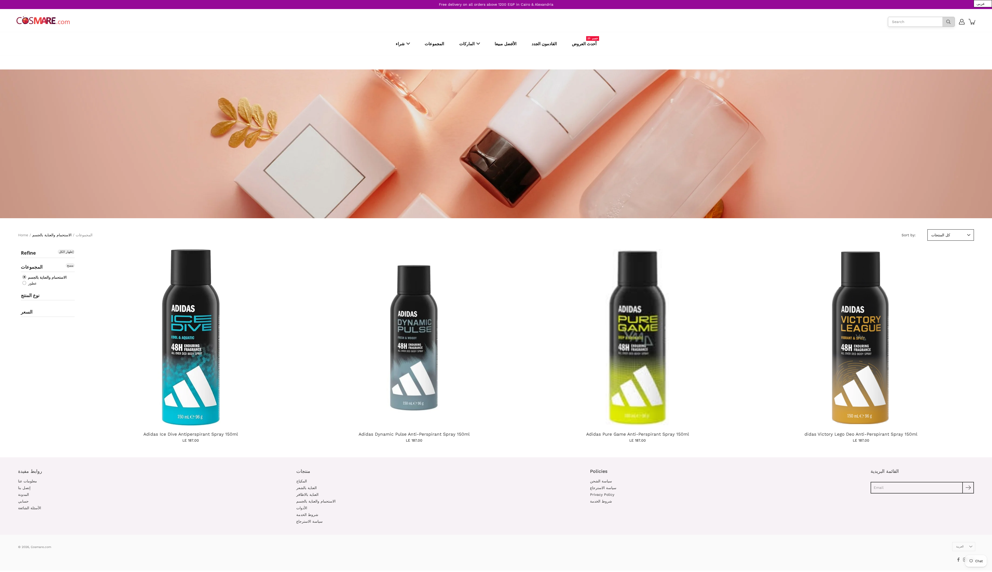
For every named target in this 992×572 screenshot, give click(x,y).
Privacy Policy (602, 494)
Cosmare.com (41, 547)
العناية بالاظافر (307, 494)
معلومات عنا (27, 481)
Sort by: (909, 235)
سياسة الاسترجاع (309, 521)
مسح (70, 265)
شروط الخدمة (307, 515)
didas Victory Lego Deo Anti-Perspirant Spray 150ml (860, 434)
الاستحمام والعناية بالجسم (47, 277)
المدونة (23, 494)
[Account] (962, 22)
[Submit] (968, 487)
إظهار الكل (66, 252)
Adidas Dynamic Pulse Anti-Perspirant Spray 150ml (414, 434)
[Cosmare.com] (43, 20)
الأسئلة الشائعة (29, 508)
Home (23, 235)
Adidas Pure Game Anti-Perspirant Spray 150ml (637, 434)
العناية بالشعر (306, 488)
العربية (960, 546)
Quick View (191, 337)
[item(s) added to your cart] (972, 22)
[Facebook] (958, 560)
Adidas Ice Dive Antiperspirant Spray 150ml (190, 434)
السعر (27, 312)
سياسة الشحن (601, 481)
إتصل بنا (24, 488)
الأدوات (301, 508)
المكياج (301, 481)
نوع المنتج (30, 295)
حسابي (23, 501)
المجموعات (84, 235)
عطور (32, 283)
